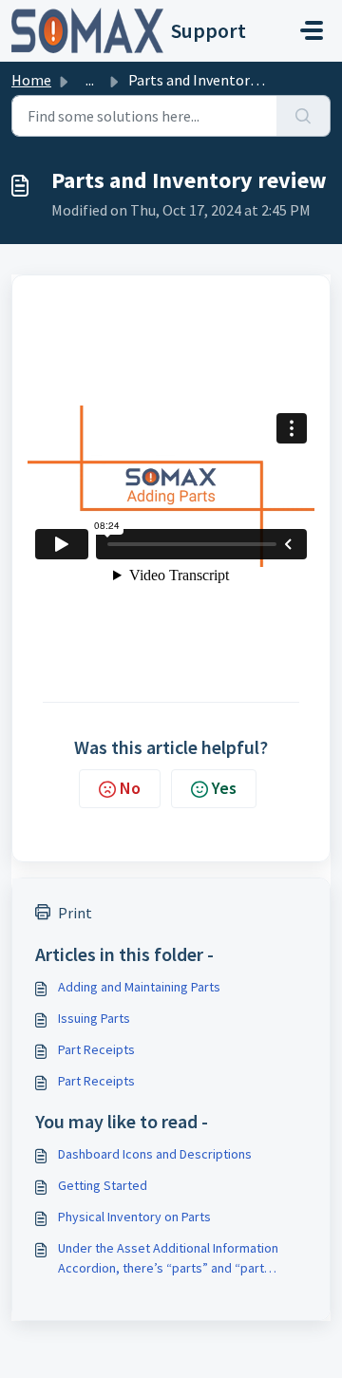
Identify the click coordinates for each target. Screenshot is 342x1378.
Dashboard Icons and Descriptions (155, 1153)
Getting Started (102, 1185)
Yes (224, 788)
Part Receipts (96, 1049)
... (90, 79)
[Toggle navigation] (312, 30)
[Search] (303, 116)
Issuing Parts (94, 1018)
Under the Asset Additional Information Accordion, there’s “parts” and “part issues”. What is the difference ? (168, 1258)
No (130, 788)
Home (31, 79)
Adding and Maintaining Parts (139, 986)
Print (75, 912)
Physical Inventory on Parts (134, 1216)
